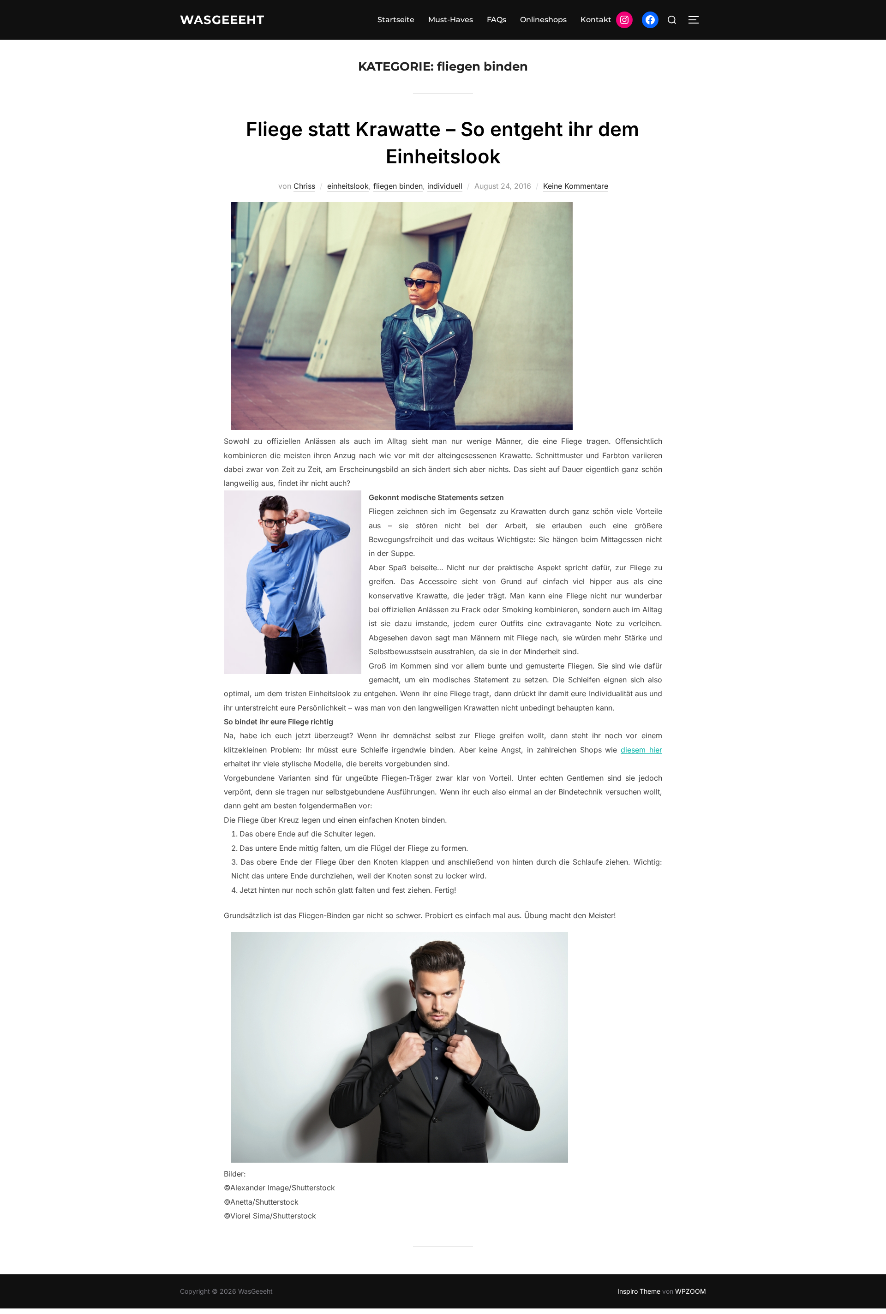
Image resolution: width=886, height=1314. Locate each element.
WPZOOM (690, 1291)
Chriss (304, 186)
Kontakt (596, 19)
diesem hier (641, 749)
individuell (444, 186)
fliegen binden (398, 186)
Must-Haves (450, 19)
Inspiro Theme (638, 1291)
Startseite (395, 19)
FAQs (496, 19)
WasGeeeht (222, 19)
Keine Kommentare (575, 186)
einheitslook (348, 186)
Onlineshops (543, 19)
